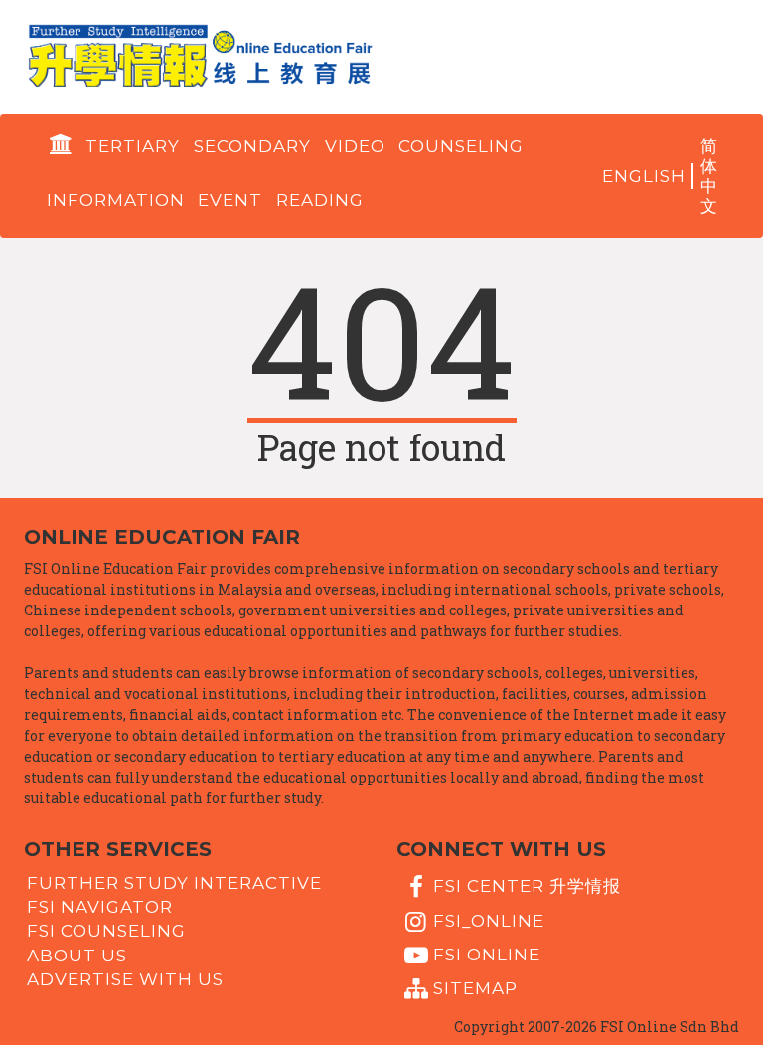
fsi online (486, 954)
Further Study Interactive (174, 882)
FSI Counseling (106, 931)
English (644, 176)
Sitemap (475, 988)
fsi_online (488, 920)
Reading (320, 200)
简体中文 (709, 176)
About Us (77, 954)
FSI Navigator (100, 907)
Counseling (461, 146)
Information (116, 200)
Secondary (252, 146)
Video (355, 146)
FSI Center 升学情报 (527, 886)
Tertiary (132, 146)
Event (230, 200)
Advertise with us (125, 979)
